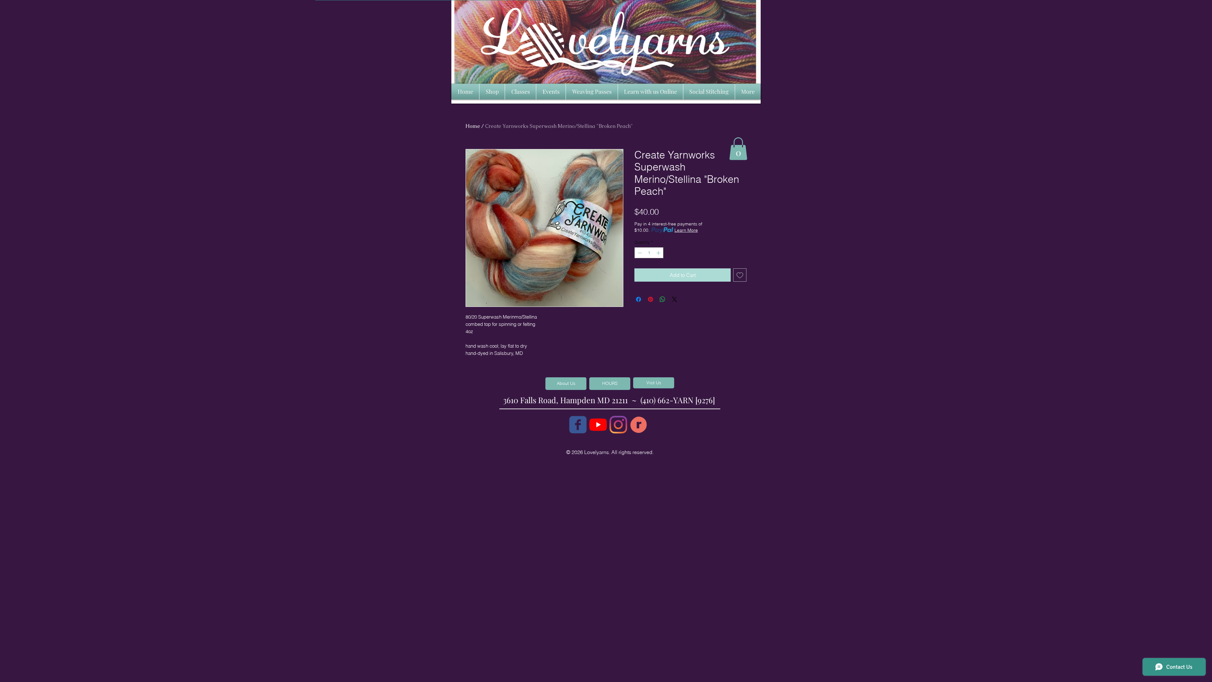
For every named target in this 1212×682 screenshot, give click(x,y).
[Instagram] (618, 425)
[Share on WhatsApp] (662, 299)
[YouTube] (598, 425)
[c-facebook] (578, 425)
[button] (738, 148)
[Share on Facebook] (638, 299)
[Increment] (659, 253)
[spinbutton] (649, 253)
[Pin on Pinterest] (650, 299)
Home (473, 126)
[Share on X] (674, 299)
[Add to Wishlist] (739, 275)
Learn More (686, 230)
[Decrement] (639, 253)
